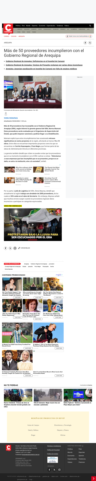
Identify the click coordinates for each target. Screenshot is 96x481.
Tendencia (60, 26)
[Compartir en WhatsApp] (15, 248)
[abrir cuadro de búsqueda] (90, 25)
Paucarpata (46, 266)
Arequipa (8, 43)
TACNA (28, 32)
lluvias (52, 266)
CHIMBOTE (33, 29)
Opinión (81, 456)
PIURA (18, 32)
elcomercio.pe (21, 476)
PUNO (23, 32)
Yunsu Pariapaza (11, 118)
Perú (23, 26)
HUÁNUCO (62, 29)
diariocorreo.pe (74, 476)
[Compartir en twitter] (90, 42)
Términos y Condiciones (54, 446)
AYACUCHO (26, 29)
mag (30, 479)
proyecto (30, 266)
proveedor (51, 264)
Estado (24, 266)
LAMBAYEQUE (82, 29)
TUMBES (34, 32)
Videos (66, 26)
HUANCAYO (55, 29)
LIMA (88, 29)
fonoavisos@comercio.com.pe (30, 454)
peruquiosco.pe (22, 479)
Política (18, 26)
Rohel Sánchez (9, 269)
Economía (42, 26)
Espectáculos (51, 26)
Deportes (35, 26)
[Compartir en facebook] (85, 42)
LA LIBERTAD (74, 29)
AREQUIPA (19, 29)
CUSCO (40, 29)
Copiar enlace (25, 248)
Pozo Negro (38, 266)
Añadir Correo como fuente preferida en (79, 36)
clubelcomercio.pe (34, 476)
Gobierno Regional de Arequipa (39, 264)
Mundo (28, 26)
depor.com (54, 476)
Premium (82, 462)
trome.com (63, 476)
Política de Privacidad (53, 450)
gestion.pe (46, 476)
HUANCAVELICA (47, 29)
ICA (68, 29)
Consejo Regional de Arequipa (13, 266)
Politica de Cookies (52, 454)
